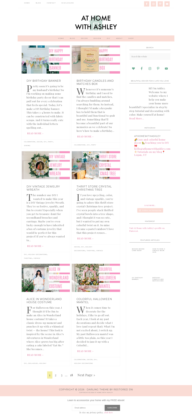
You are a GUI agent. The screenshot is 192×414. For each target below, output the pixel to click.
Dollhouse (33, 363)
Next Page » (86, 375)
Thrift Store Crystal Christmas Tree (94, 188)
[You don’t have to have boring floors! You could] (135, 194)
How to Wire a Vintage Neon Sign (158, 250)
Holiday (42, 363)
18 (71, 375)
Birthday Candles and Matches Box (95, 82)
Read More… (136, 118)
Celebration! (29, 142)
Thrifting (28, 258)
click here (108, 412)
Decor (39, 142)
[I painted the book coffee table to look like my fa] (135, 166)
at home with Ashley (96, 22)
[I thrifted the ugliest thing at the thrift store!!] (135, 180)
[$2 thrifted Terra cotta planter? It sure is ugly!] (164, 166)
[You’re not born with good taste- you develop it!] (149, 180)
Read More (34, 133)
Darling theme (98, 389)
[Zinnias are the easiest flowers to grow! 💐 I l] (164, 180)
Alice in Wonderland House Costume (44, 301)
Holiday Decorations (37, 254)
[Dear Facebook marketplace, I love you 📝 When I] (149, 194)
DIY (45, 142)
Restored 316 (123, 389)
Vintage (37, 258)
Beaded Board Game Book (138, 249)
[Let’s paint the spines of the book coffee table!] (149, 166)
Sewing (27, 145)
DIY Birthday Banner (44, 80)
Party (50, 142)
